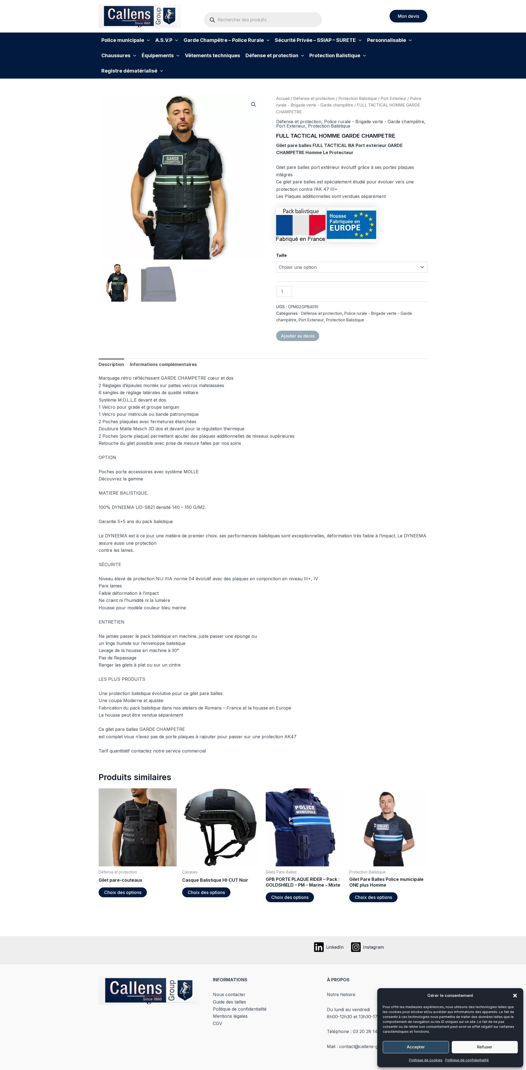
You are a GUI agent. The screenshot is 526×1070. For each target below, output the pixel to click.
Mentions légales (230, 1016)
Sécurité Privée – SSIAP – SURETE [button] (315, 40)
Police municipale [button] (122, 40)
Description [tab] (111, 364)
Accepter (416, 1046)
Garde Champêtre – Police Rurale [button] (224, 40)
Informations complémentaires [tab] (163, 364)
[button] (515, 995)
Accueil (283, 98)
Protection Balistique (357, 98)
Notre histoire (341, 994)
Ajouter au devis (298, 336)
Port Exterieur (393, 98)
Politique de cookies (425, 1060)
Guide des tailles (229, 1002)
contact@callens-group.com (368, 1046)
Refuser (484, 1046)
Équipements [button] (158, 55)
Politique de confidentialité (467, 1060)
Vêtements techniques (212, 55)
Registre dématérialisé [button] (129, 71)
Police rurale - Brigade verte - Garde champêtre (374, 121)
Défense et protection (314, 98)
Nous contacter (229, 994)
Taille (281, 255)
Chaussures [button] (115, 55)
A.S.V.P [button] (163, 40)
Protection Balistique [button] (334, 55)
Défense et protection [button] (271, 55)
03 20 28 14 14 (368, 1031)
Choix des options (122, 892)
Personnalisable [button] (386, 40)
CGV (217, 1023)
